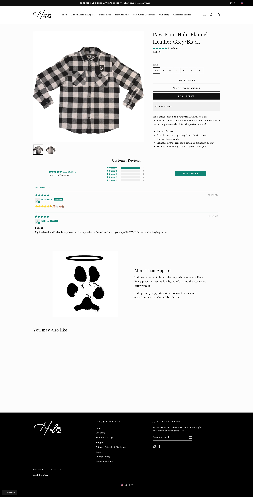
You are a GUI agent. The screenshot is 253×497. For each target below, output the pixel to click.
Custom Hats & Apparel (83, 14)
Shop (64, 14)
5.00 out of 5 (69, 171)
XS (156, 70)
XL (184, 70)
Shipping (100, 442)
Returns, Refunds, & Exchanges (111, 447)
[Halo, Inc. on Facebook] (159, 446)
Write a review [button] (190, 173)
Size (156, 65)
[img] (42, 195)
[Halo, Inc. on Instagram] (154, 446)
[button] (160, 48)
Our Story (164, 14)
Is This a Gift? (165, 106)
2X (192, 70)
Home (99, 428)
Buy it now (186, 96)
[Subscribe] (190, 437)
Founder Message (104, 437)
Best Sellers (105, 14)
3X (200, 70)
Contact (99, 452)
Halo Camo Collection (144, 14)
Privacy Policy (103, 456)
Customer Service (182, 14)
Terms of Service (104, 461)
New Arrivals (122, 14)
